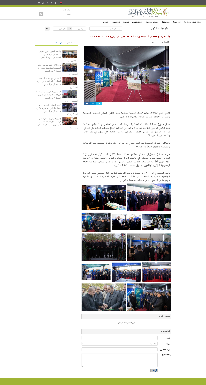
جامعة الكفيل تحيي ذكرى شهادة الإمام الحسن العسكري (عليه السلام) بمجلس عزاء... (58, 56)
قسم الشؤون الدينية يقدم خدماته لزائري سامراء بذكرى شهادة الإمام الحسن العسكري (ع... (57, 109)
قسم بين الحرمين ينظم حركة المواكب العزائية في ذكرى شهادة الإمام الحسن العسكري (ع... (56, 96)
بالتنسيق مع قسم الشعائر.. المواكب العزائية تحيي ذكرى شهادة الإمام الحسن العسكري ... (57, 83)
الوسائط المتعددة (152, 22)
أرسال (154, 370)
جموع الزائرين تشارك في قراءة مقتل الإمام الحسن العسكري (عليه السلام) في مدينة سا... (57, 123)
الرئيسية (165, 28)
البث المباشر (116, 22)
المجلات (105, 22)
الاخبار (155, 28)
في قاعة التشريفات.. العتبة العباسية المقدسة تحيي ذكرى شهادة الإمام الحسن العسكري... (57, 69)
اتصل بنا (126, 22)
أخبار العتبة (176, 22)
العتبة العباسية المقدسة (192, 22)
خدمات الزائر (166, 22)
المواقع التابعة (137, 22)
